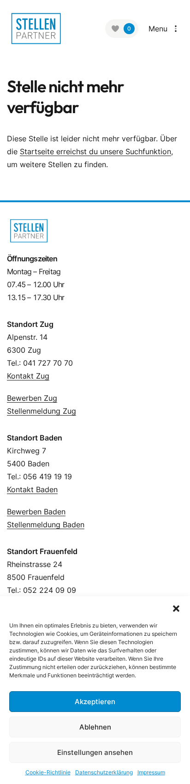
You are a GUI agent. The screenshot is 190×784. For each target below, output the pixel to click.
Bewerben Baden (36, 511)
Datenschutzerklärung (104, 772)
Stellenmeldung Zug (41, 411)
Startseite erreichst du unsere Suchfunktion (95, 151)
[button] (176, 607)
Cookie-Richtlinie (48, 772)
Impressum (151, 772)
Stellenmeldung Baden (45, 524)
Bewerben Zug (32, 398)
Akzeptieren (95, 701)
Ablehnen (95, 727)
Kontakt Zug (28, 375)
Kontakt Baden (32, 489)
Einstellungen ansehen (95, 752)
